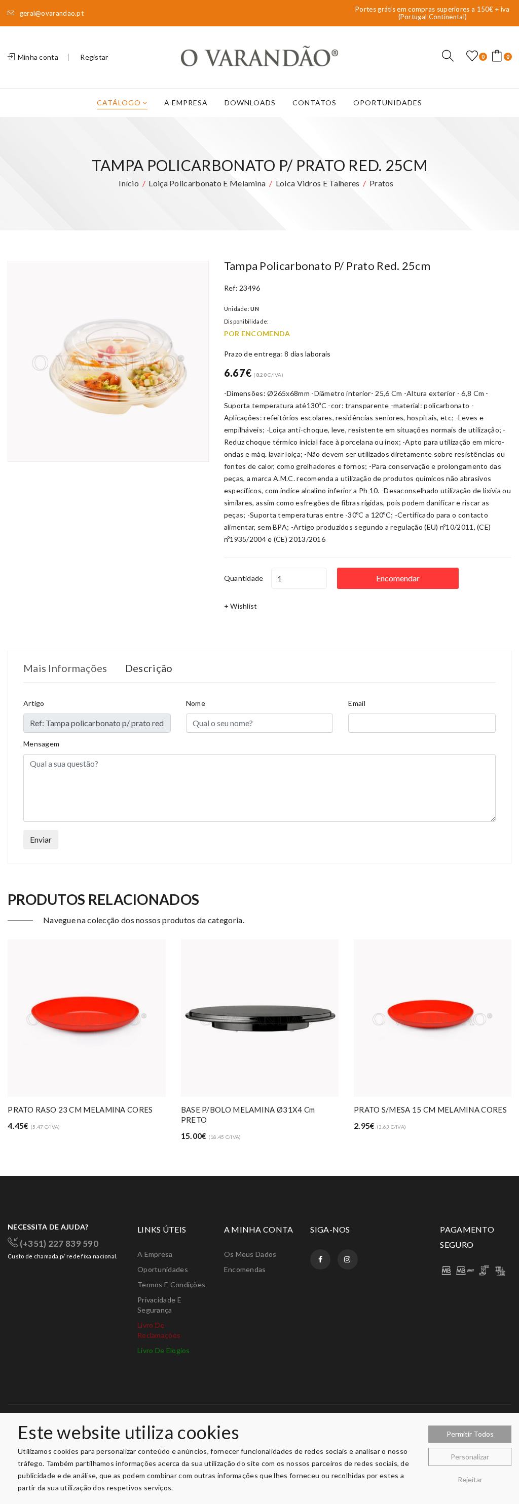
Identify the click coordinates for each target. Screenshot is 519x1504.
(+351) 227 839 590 (58, 1243)
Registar (94, 57)
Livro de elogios (163, 1350)
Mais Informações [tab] (65, 668)
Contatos (314, 102)
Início (129, 183)
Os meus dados (250, 1254)
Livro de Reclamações (158, 1330)
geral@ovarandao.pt (51, 13)
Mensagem (41, 743)
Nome (195, 703)
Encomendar (398, 578)
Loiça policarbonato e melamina (207, 183)
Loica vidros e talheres (318, 183)
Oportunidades (387, 102)
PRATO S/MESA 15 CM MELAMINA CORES (430, 1109)
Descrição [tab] (149, 668)
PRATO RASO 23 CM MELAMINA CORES (80, 1109)
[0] (472, 56)
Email (356, 703)
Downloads (250, 102)
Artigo (34, 703)
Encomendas (245, 1269)
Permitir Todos (470, 1434)
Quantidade (244, 578)
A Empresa (186, 102)
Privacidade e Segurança (159, 1304)
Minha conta (37, 57)
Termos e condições (171, 1284)
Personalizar (470, 1456)
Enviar (41, 839)
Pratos (381, 183)
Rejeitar (470, 1479)
